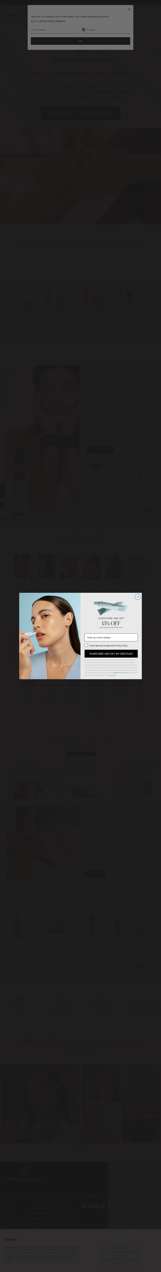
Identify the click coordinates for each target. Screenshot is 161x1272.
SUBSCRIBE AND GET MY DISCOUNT (111, 653)
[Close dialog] (138, 597)
